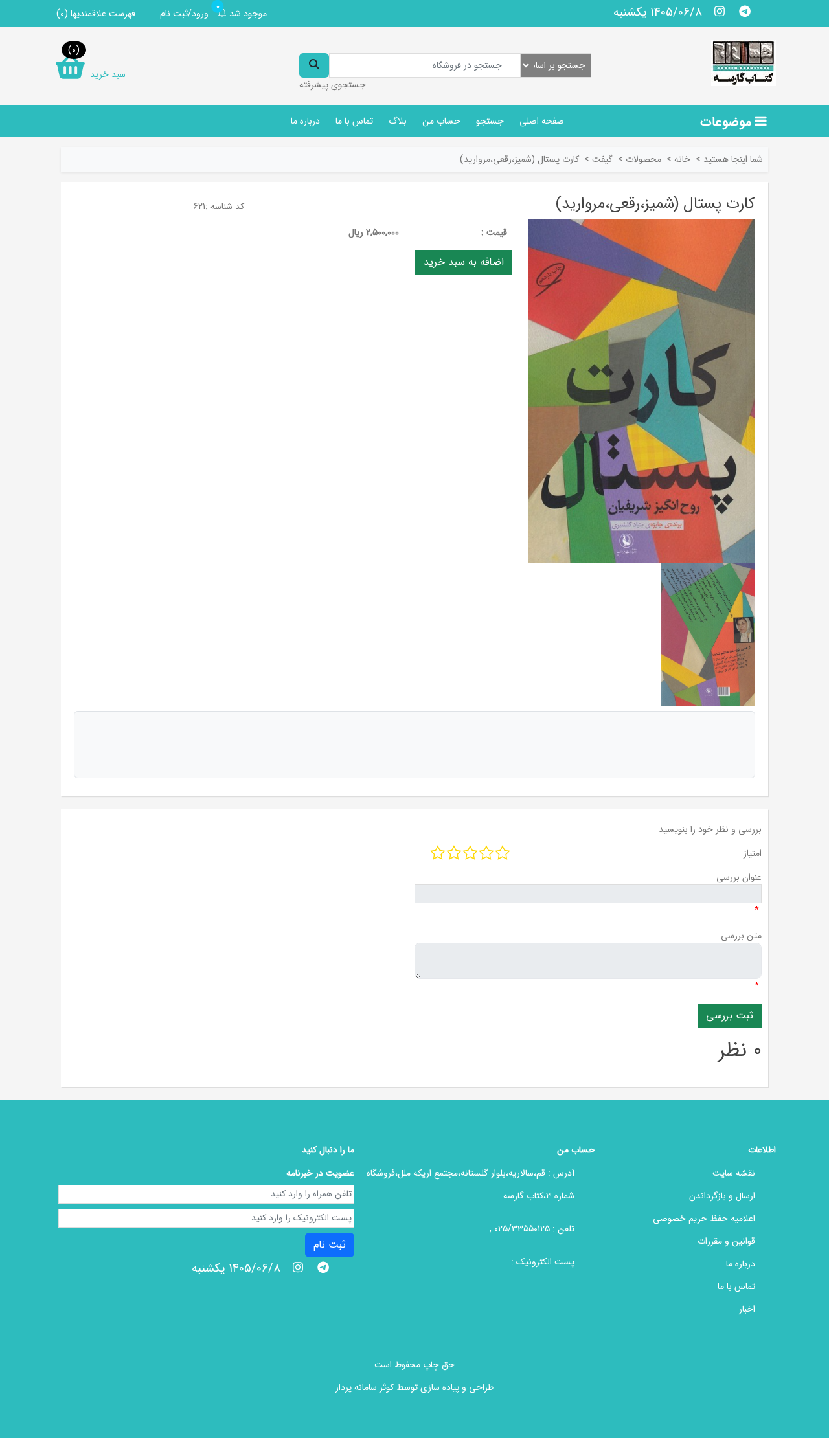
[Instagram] (719, 11)
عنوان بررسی (739, 877)
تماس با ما (354, 121)
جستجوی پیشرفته (332, 85)
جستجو (490, 121)
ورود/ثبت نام (184, 13)
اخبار (747, 1309)
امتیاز (753, 853)
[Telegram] (744, 11)
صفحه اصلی (541, 121)
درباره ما (305, 121)
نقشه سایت (733, 1173)
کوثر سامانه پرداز (364, 1387)
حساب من (441, 121)
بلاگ (398, 121)
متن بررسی (741, 935)
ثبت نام (329, 1245)
